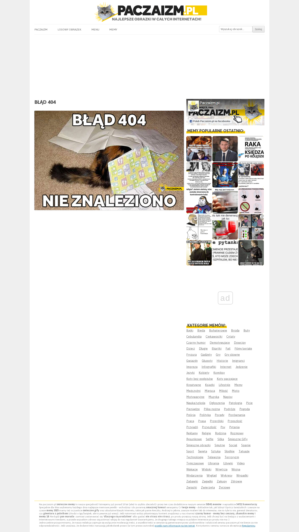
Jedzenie (242, 366)
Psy (222, 427)
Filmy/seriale (243, 348)
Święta (202, 451)
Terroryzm (232, 457)
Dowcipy (240, 342)
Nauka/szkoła (195, 403)
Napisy (227, 397)
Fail (228, 348)
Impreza (192, 366)
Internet (225, 366)
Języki (190, 372)
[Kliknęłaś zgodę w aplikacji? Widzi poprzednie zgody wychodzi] (251, 226)
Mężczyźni (193, 390)
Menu (95, 29)
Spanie (246, 445)
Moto (235, 390)
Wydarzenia (194, 475)
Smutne (220, 445)
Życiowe (224, 487)
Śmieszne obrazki (198, 445)
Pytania (234, 427)
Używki (228, 463)
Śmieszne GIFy (238, 439)
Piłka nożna (212, 409)
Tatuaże (244, 451)
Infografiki (209, 366)
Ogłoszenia (217, 403)
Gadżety (206, 354)
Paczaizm (40, 29)
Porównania (236, 415)
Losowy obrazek (69, 29)
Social (233, 445)
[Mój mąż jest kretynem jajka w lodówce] (225, 200)
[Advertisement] (149, 65)
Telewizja (213, 457)
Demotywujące (220, 342)
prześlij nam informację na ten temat (175, 525)
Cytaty (230, 336)
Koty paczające (227, 378)
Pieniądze (193, 409)
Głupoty (207, 360)
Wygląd (212, 475)
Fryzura (191, 354)
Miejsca (210, 390)
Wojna (235, 469)
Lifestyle (224, 385)
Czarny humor (196, 342)
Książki (210, 385)
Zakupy (222, 481)
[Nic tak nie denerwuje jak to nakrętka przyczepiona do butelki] (225, 226)
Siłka (220, 439)
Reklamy (192, 433)
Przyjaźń (192, 427)
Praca (190, 421)
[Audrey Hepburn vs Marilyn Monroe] (199, 174)
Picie (249, 403)
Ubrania (213, 463)
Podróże (229, 409)
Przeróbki (217, 421)
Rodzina (220, 433)
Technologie (194, 457)
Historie (222, 360)
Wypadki (242, 475)
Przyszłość (209, 427)
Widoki (206, 469)
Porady (219, 415)
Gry (218, 354)
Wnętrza (221, 469)
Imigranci (238, 360)
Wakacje (192, 469)
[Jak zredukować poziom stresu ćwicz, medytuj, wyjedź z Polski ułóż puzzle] (251, 200)
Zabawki (192, 481)
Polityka (205, 415)
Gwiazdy (192, 360)
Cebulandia (194, 336)
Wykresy (226, 475)
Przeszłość (235, 421)
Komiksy (219, 372)
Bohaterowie (218, 330)
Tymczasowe (195, 463)
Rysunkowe (194, 439)
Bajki (189, 330)
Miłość (223, 390)
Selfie (209, 439)
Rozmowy (236, 433)
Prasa (202, 421)
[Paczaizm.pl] (149, 12)
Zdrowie (236, 481)
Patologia (235, 403)
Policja (190, 415)
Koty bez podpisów (199, 378)
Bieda (201, 330)
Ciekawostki (214, 336)
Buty (246, 330)
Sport (190, 451)
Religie (206, 433)
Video (241, 463)
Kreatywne (193, 385)
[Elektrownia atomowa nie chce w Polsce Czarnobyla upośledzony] (199, 226)
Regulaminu (248, 525)
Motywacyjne (195, 397)
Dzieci (190, 348)
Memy (113, 29)
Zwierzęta (208, 487)
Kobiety (204, 372)
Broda (235, 330)
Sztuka (215, 451)
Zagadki (207, 481)
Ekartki (217, 348)
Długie (203, 348)
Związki (191, 487)
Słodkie (230, 451)
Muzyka (213, 397)
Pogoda (244, 409)
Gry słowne (232, 354)
